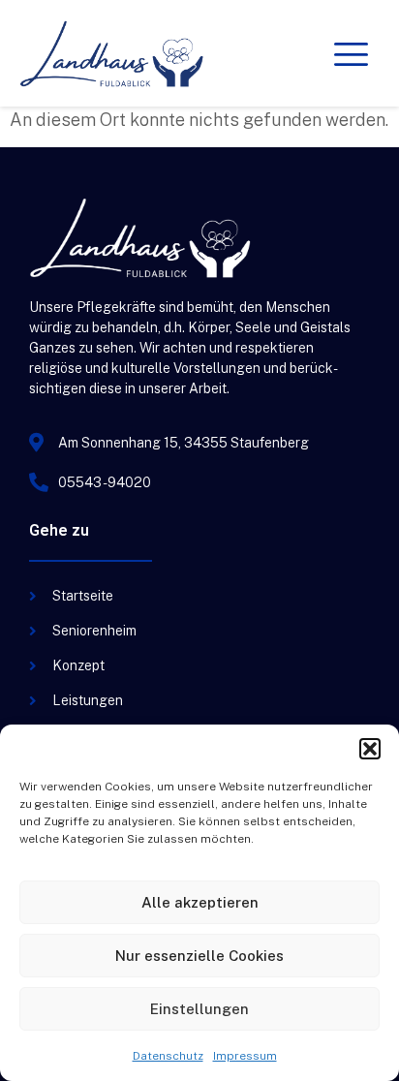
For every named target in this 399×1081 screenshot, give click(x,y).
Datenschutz (168, 1056)
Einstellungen (199, 1009)
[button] (370, 748)
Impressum (245, 1056)
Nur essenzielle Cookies (199, 955)
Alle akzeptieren (200, 902)
